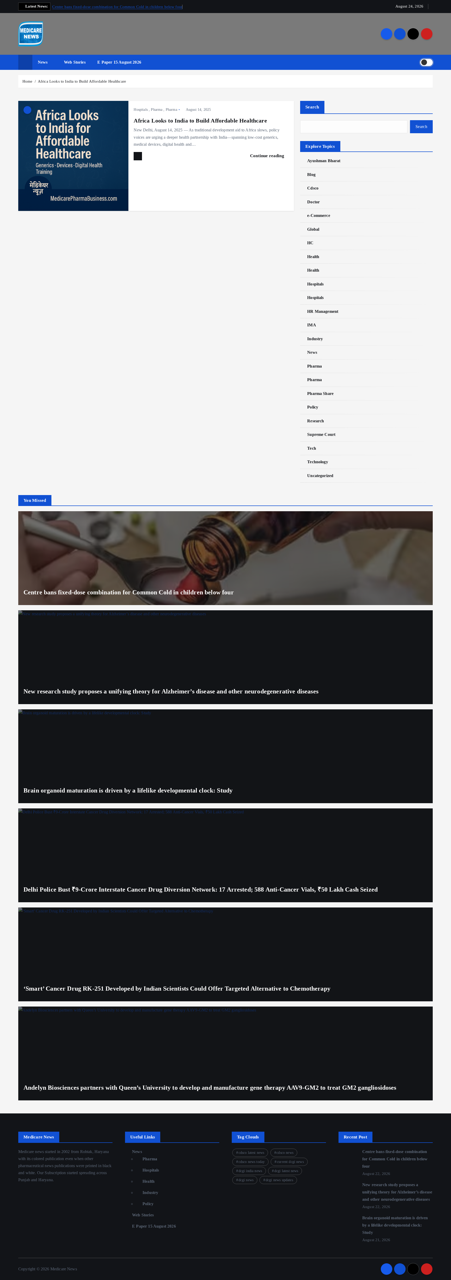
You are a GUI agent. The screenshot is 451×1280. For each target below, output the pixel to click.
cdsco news (284, 1153)
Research (315, 421)
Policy (312, 407)
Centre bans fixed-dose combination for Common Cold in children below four (117, 7)
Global (313, 229)
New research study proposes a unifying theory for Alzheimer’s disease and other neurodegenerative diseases (170, 691)
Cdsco (312, 188)
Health (313, 256)
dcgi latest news (286, 1171)
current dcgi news (290, 1162)
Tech (311, 448)
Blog (311, 174)
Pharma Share (320, 393)
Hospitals (140, 110)
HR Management (322, 311)
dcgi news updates (279, 1180)
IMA (311, 325)
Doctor (313, 202)
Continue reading (267, 155)
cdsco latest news (251, 1153)
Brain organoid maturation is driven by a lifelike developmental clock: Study (128, 790)
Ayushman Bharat (323, 161)
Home (27, 81)
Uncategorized (320, 475)
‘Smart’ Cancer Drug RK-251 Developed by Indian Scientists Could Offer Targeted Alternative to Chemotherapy (176, 988)
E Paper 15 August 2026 (119, 62)
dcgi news (246, 1180)
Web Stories (75, 62)
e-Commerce (318, 215)
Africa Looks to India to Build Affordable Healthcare (82, 81)
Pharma (156, 110)
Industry (315, 339)
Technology (317, 462)
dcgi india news (250, 1171)
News (43, 62)
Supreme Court (321, 434)
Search (312, 107)
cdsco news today (252, 1162)
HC (310, 243)
